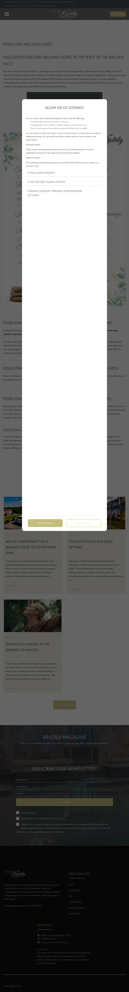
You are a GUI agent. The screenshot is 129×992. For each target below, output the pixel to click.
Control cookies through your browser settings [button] (55, 193)
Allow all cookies (45, 523)
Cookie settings (83, 523)
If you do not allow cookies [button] (46, 182)
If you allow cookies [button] (41, 173)
